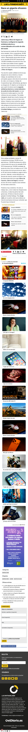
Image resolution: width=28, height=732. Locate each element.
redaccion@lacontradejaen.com (16, 715)
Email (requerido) (6, 617)
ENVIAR (3, 259)
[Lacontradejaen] (14, 4)
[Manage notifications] (2, 730)
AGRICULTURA (5, 572)
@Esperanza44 (5, 11)
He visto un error (7, 251)
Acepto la (10, 261)
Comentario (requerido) (7, 627)
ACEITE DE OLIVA (18, 579)
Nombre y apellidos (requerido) (9, 612)
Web (3, 622)
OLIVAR (11, 579)
